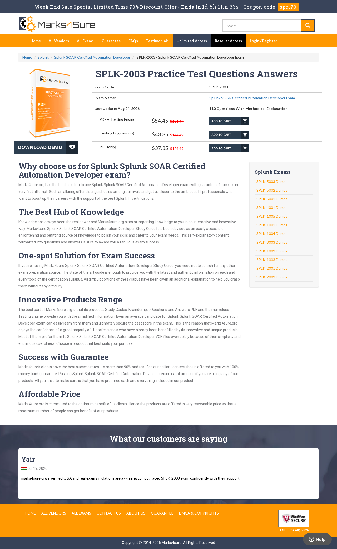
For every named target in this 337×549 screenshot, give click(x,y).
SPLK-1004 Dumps (272, 233)
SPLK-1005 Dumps (272, 216)
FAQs (133, 40)
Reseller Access (228, 40)
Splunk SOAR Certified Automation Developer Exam (252, 98)
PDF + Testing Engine (117, 119)
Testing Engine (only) (117, 133)
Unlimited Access (192, 40)
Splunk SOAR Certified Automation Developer (92, 57)
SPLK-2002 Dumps (272, 277)
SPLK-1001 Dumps (272, 225)
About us (135, 513)
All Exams (85, 40)
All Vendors (59, 40)
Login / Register (263, 40)
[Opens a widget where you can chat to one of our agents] (317, 539)
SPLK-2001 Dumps (272, 268)
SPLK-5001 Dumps (272, 199)
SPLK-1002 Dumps (272, 251)
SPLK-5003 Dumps (272, 181)
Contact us (109, 513)
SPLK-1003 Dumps (272, 259)
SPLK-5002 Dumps (272, 190)
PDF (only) (108, 146)
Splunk (43, 57)
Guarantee (111, 40)
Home (35, 40)
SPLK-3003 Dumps (272, 242)
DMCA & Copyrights (199, 513)
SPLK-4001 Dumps (272, 207)
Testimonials (157, 40)
